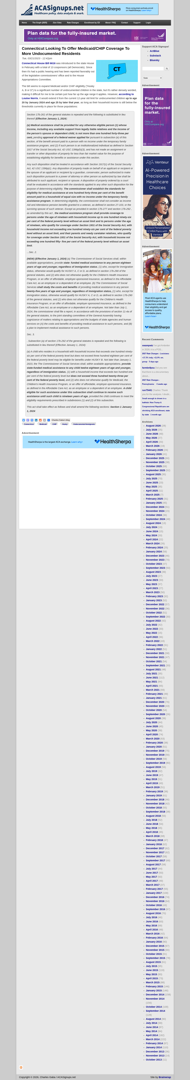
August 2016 (153, 913)
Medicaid (43, 424)
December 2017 (155, 848)
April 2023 (152, 588)
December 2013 (155, 1051)
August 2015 (153, 962)
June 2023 (152, 580)
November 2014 (155, 998)
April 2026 (152, 441)
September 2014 (155, 1010)
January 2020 (154, 746)
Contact (124, 23)
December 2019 (155, 750)
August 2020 (153, 718)
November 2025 (155, 462)
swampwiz (147, 345)
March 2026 (153, 446)
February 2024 (154, 547)
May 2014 (151, 1031)
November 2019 (155, 754)
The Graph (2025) (39, 23)
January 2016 (154, 941)
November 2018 (155, 803)
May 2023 (151, 584)
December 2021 (155, 653)
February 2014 (154, 1043)
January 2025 (154, 502)
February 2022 (154, 645)
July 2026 (151, 429)
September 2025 (155, 470)
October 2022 (154, 612)
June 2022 (152, 628)
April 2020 (152, 734)
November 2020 (155, 706)
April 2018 (152, 832)
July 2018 (151, 820)
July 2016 (151, 917)
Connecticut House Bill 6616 (38, 63)
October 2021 (154, 661)
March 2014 (153, 1039)
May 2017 (151, 876)
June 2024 (152, 531)
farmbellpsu (148, 367)
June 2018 (152, 824)
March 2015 (153, 982)
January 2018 (154, 844)
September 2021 (155, 665)
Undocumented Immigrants (84, 424)
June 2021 (152, 677)
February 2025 (154, 498)
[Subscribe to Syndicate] (21, 1068)
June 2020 (152, 726)
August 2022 (153, 620)
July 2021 (151, 673)
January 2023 (154, 600)
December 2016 (155, 897)
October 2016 (154, 905)
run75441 (147, 390)
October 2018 (154, 807)
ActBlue (154, 51)
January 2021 (154, 698)
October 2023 (154, 563)
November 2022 (155, 608)
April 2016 (152, 929)
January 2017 (154, 893)
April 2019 (152, 783)
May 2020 (151, 730)
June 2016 (152, 921)
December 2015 (155, 946)
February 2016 (154, 937)
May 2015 (151, 974)
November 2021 (155, 657)
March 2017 (153, 884)
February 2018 (154, 840)
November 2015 (155, 950)
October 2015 (154, 954)
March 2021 (153, 689)
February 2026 (154, 450)
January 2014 (154, 1047)
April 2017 (152, 880)
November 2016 (155, 901)
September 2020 (155, 714)
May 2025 (151, 486)
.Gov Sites (57, 23)
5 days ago (153, 362)
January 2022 (154, 649)
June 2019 (152, 775)
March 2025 (153, 494)
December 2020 (155, 702)
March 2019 (153, 787)
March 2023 (153, 592)
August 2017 (153, 864)
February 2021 (154, 693)
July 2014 (151, 1023)
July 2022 (151, 624)
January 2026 (154, 454)
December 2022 (155, 604)
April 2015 (152, 978)
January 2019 (154, 795)
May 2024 (151, 535)
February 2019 (154, 791)
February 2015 (154, 986)
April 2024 (152, 539)
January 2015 (154, 990)
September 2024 (155, 519)
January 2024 (154, 551)
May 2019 (151, 779)
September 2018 (155, 811)
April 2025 (152, 490)
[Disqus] (80, 489)
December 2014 (155, 994)
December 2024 (155, 507)
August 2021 (153, 669)
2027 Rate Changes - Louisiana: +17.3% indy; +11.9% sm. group (155, 358)
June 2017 (152, 872)
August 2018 (153, 815)
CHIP (54, 424)
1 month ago (155, 415)
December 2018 (155, 799)
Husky (64, 424)
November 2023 (155, 559)
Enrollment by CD (92, 23)
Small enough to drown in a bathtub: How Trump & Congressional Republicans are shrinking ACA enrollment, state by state (156, 406)
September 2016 (155, 909)
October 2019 (154, 758)
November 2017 (155, 852)
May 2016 (151, 925)
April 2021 (152, 685)
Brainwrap (165, 1077)
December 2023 (155, 555)
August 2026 (153, 425)
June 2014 (152, 1027)
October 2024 (154, 515)
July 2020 (151, 722)
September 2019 (155, 762)
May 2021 (151, 681)
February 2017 (154, 889)
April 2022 (152, 637)
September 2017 (155, 860)
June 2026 (152, 433)
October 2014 (154, 1006)
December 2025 (155, 458)
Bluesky (154, 60)
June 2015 (152, 970)
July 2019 (151, 771)
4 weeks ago (161, 384)
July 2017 (151, 868)
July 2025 (151, 478)
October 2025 (154, 466)
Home (24, 23)
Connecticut (29, 424)
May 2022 (151, 632)
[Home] (53, 14)
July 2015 (151, 966)
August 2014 (153, 1019)
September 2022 (155, 616)
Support (136, 23)
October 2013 (154, 1059)
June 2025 (152, 482)
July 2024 (151, 527)
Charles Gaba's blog (61, 420)
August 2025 (153, 474)
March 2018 (153, 836)
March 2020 (153, 738)
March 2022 (153, 641)
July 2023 (151, 576)
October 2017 (154, 856)
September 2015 (155, 958)
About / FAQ (110, 23)
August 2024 (153, 523)
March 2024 (153, 543)
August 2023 (153, 572)
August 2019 (153, 767)
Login (148, 23)
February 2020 (154, 742)
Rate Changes (73, 23)
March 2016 (153, 933)
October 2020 (154, 710)
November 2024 (155, 511)
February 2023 (154, 596)
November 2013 (155, 1055)
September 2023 (155, 567)
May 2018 (151, 828)
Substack (155, 55)
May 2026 (151, 437)
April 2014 (152, 1035)
